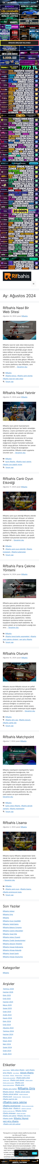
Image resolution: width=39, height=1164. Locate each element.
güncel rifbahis (27, 1072)
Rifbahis (8, 373)
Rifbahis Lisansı (15, 823)
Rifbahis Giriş (8, 914)
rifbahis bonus (10, 376)
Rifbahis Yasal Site (10, 934)
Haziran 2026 (8, 992)
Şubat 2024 (7, 1047)
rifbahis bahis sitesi (23, 1078)
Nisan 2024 (7, 1041)
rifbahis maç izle (26, 1096)
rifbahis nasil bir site (10, 1099)
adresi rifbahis (6, 1070)
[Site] (19, 72)
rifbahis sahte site (9, 723)
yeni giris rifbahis (25, 639)
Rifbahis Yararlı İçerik (11, 953)
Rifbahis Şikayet (21, 1118)
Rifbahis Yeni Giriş (23, 1116)
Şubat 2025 (7, 1008)
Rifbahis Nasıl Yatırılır (19, 393)
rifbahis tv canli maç (26, 1108)
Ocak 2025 (7, 1012)
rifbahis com (19, 1083)
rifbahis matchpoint (17, 809)
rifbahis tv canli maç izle (9, 1111)
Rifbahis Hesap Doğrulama (13, 947)
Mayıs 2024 (7, 1038)
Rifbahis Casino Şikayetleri (13, 931)
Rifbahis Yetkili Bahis (11, 924)
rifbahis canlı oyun (12, 889)
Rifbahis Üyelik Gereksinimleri (14, 940)
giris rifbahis (16, 1073)
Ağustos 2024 (8, 1028)
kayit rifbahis (10, 462)
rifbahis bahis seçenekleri (9, 1078)
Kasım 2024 (7, 1018)
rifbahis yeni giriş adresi (11, 1124)
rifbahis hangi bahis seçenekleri (17, 636)
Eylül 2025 (7, 999)
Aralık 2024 (7, 1015)
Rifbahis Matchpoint (18, 737)
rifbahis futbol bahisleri (8, 1085)
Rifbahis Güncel (8, 1092)
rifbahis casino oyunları (8, 1083)
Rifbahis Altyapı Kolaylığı (12, 950)
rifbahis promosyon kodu (12, 892)
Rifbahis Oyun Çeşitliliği (12, 921)
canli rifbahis (30, 1070)
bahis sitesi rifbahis (12, 806)
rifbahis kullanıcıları (18, 552)
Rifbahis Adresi (8, 911)
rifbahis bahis (26, 1075)
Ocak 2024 (7, 1051)
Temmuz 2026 (8, 989)
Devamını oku (22, 367)
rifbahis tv (16, 1108)
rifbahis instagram (23, 1094)
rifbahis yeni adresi (9, 1116)
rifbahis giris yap (11, 720)
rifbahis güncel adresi (10, 1094)
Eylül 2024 (7, 1025)
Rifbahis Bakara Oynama (12, 927)
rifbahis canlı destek (17, 1080)
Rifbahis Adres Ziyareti (11, 937)
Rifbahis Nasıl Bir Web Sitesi (16, 310)
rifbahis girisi (19, 1085)
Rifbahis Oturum (15, 653)
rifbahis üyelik (8, 1118)
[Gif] (19, 116)
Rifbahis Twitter (21, 1111)
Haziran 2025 (8, 1002)
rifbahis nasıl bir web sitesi (13, 379)
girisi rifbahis (7, 1073)
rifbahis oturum (24, 720)
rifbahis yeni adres (21, 1113)
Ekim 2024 (7, 1021)
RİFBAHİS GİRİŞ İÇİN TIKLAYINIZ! (19, 43)
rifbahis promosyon (12, 1105)
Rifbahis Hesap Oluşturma (13, 957)
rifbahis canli (6, 1080)
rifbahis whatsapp (9, 1113)
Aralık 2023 (7, 1054)
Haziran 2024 (8, 1034)
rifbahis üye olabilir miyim (12, 465)
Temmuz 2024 (8, 1031)
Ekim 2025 (7, 995)
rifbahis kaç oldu (17, 1096)
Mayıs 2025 (7, 1005)
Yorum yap (9, 382)
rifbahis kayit (7, 1097)
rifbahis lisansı (25, 889)
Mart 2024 (7, 1044)
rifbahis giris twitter (10, 1089)
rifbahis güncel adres (22, 1092)
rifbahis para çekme (15, 1102)
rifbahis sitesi (7, 1108)
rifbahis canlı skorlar (24, 376)
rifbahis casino (28, 1080)
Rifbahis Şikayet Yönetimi (12, 944)
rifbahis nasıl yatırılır (23, 462)
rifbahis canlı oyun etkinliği (15, 549)
